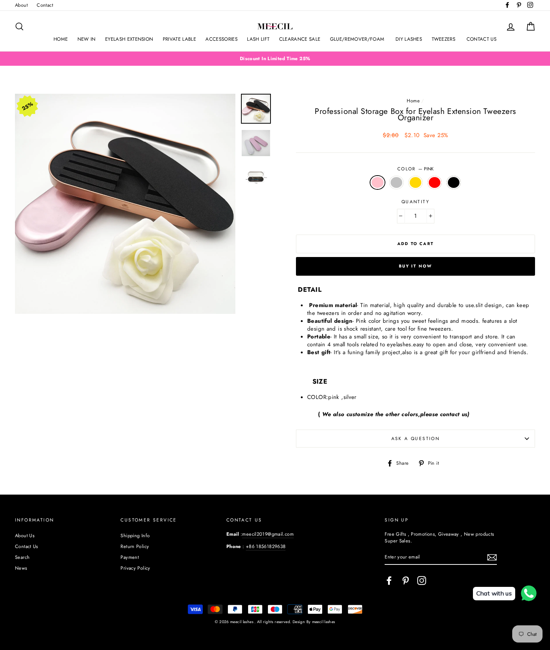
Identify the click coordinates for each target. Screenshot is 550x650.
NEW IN (86, 39)
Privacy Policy (135, 568)
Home (413, 100)
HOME (61, 39)
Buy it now (416, 266)
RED (435, 182)
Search (22, 557)
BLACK (454, 182)
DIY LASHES (408, 39)
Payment (129, 557)
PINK (377, 182)
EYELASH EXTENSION (129, 39)
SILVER (396, 182)
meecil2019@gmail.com (268, 534)
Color (415, 169)
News (21, 568)
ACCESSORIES (221, 39)
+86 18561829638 (266, 546)
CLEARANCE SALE (300, 39)
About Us (24, 535)
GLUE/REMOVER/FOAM (358, 39)
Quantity (415, 202)
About (21, 5)
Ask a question (415, 438)
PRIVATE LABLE (179, 39)
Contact (45, 5)
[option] (275, 58)
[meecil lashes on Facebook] (389, 580)
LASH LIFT (258, 39)
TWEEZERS (444, 39)
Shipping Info (135, 535)
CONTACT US (481, 39)
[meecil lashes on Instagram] (421, 580)
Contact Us (26, 546)
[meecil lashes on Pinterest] (405, 580)
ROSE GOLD (416, 182)
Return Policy (134, 546)
